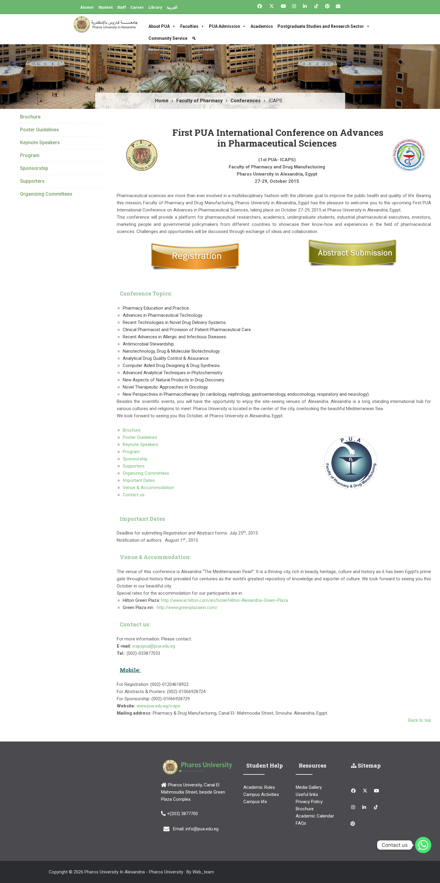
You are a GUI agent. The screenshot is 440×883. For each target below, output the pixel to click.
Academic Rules (259, 787)
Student (105, 7)
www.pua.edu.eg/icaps (158, 706)
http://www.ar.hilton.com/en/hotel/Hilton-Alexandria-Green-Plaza (224, 600)
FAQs (301, 823)
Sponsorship (135, 459)
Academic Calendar (315, 816)
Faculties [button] (189, 26)
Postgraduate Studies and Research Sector (320, 26)
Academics (262, 26)
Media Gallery (309, 787)
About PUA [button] (159, 26)
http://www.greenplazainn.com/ (187, 607)
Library (155, 7)
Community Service (167, 38)
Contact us (134, 494)
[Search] (194, 38)
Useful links (307, 794)
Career (137, 7)
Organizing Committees (146, 473)
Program (131, 451)
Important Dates (139, 480)
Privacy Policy (309, 801)
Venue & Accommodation (149, 487)
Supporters (134, 466)
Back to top (419, 720)
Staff (121, 7)
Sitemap (368, 765)
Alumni (87, 7)
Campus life (255, 801)
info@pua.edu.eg (202, 829)
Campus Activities (261, 794)
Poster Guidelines (140, 437)
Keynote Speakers (140, 444)
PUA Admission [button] (224, 26)
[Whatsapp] (423, 845)
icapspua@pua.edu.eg (153, 646)
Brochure (132, 430)
